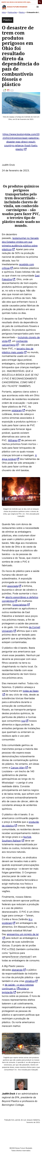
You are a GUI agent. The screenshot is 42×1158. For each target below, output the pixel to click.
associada (12, 586)
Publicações (12, 12)
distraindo (17, 969)
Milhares (12, 440)
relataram (17, 410)
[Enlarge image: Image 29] (37, 480)
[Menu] (37, 6)
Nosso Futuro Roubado (17, 7)
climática (30, 981)
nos (23, 720)
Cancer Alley (18, 767)
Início (4, 12)
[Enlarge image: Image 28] (26, 1082)
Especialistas (19, 604)
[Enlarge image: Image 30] (37, 1036)
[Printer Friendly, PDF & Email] (21, 90)
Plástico (22, 12)
